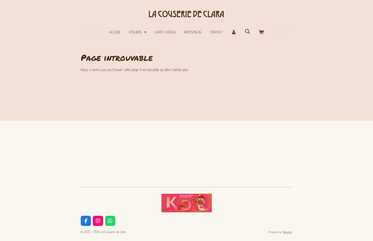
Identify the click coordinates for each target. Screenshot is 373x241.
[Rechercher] (247, 31)
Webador (287, 232)
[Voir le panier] (261, 32)
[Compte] (233, 32)
